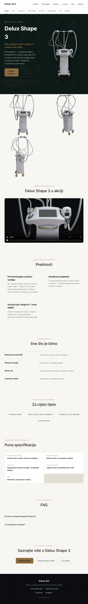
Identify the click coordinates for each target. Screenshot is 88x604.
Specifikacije (51, 11)
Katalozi (56, 4)
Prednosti (21, 11)
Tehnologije (45, 4)
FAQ (60, 11)
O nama (65, 4)
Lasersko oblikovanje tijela (14, 85)
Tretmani (41, 11)
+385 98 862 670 (36, 589)
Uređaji (35, 4)
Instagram (48, 593)
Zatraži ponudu (11, 72)
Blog (72, 4)
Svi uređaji (65, 561)
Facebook (39, 593)
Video (13, 11)
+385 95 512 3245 (51, 589)
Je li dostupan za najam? (44, 524)
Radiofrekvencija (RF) (13, 81)
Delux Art (10, 4)
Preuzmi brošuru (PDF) (28, 72)
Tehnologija (32, 11)
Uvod (6, 11)
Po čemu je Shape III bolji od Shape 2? (44, 516)
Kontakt (80, 4)
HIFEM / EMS (29, 81)
